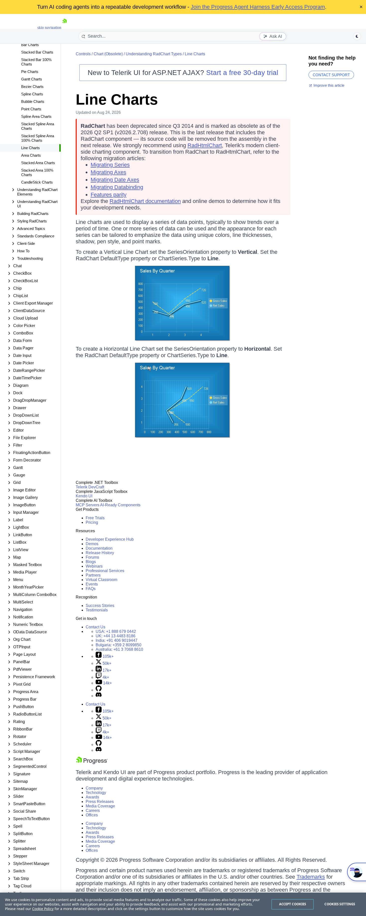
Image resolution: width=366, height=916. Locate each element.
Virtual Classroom (101, 580)
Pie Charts (29, 71)
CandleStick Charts (37, 182)
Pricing (92, 522)
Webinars (94, 566)
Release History (100, 553)
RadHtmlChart (204, 145)
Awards (92, 797)
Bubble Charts (32, 101)
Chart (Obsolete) (108, 54)
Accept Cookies (292, 904)
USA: (116, 631)
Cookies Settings (339, 904)
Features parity (108, 195)
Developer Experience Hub (110, 539)
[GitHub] (99, 690)
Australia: (119, 649)
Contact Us (95, 627)
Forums (92, 557)
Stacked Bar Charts (37, 52)
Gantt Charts (31, 79)
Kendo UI (84, 496)
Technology (96, 792)
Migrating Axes (108, 172)
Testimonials (97, 610)
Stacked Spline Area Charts (37, 126)
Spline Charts (32, 94)
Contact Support (331, 75)
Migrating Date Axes (115, 180)
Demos (92, 544)
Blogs (91, 562)
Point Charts (31, 109)
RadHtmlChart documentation (145, 201)
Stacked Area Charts (38, 163)
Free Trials (95, 518)
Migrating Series (110, 165)
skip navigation (49, 27)
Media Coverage (100, 806)
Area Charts (31, 155)
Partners (93, 575)
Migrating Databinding (117, 187)
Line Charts (30, 148)
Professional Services (105, 571)
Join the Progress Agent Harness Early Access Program (258, 7)
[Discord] (99, 696)
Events (92, 584)
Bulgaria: (118, 645)
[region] (183, 904)
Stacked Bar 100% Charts (36, 62)
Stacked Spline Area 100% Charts (37, 138)
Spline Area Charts (36, 116)
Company (94, 788)
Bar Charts (30, 45)
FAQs (91, 589)
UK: (115, 636)
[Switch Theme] (357, 36)
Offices (92, 815)
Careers (93, 810)
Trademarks (311, 877)
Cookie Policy (43, 908)
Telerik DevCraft (90, 487)
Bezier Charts (32, 86)
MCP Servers (87, 505)
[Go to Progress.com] (92, 763)
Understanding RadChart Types (154, 54)
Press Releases (100, 801)
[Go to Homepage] (64, 27)
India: (116, 640)
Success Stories (100, 605)
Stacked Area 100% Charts (37, 172)
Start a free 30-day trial (242, 72)
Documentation (99, 548)
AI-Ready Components (120, 505)
